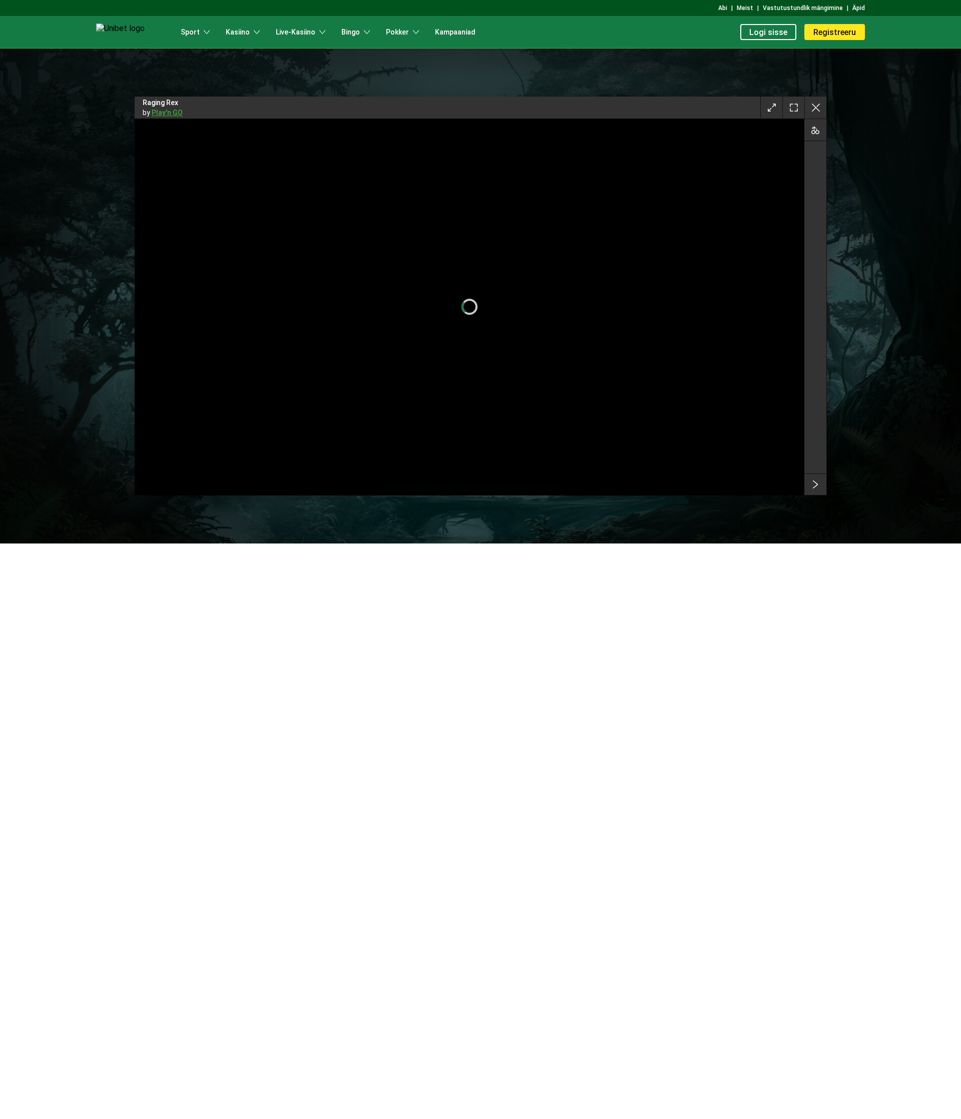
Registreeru (834, 32)
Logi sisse (768, 32)
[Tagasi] (815, 108)
